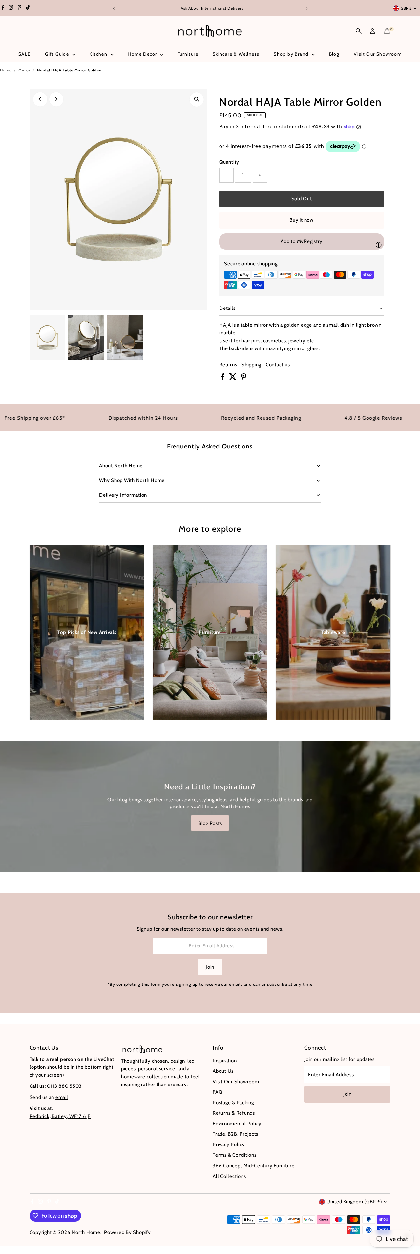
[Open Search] (359, 31)
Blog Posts (210, 823)
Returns (228, 364)
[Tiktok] (27, 8)
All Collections (229, 1176)
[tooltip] (378, 244)
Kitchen (99, 54)
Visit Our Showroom (378, 54)
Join (210, 967)
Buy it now (301, 220)
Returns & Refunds (234, 1113)
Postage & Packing (233, 1102)
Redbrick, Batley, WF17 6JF (60, 1116)
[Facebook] (3, 8)
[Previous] (113, 8)
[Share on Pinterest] (243, 378)
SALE (24, 54)
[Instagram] (11, 8)
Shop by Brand (292, 54)
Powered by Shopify (127, 1232)
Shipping (251, 364)
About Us (223, 1071)
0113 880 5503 (64, 1086)
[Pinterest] (19, 8)
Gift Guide (57, 54)
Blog (334, 54)
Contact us (278, 364)
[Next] (306, 8)
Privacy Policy (229, 1144)
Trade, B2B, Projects (235, 1134)
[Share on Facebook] (223, 378)
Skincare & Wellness (236, 54)
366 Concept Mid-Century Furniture (254, 1166)
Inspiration (225, 1061)
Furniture (188, 54)
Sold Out (301, 199)
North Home (86, 1232)
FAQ (217, 1092)
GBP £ (406, 8)
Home (5, 70)
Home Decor (143, 54)
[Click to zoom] (196, 99)
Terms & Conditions (235, 1155)
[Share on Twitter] (233, 378)
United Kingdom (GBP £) (354, 1201)
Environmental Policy (237, 1123)
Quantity (229, 162)
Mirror (24, 70)
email (61, 1097)
